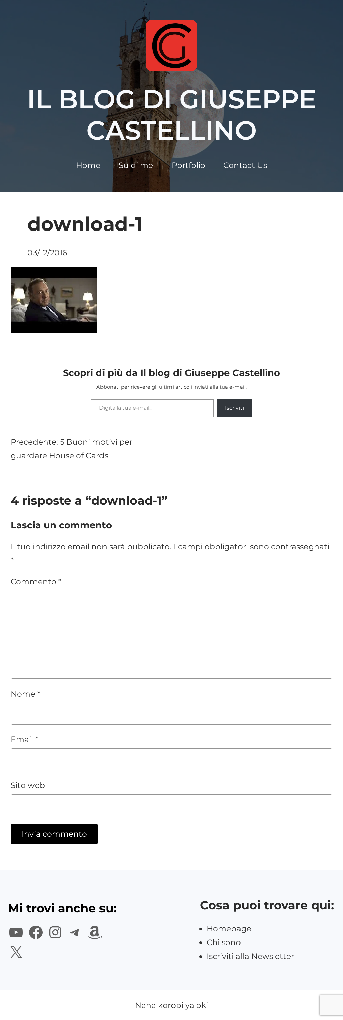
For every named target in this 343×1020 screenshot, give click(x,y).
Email (24, 739)
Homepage (229, 928)
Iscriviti (234, 408)
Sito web (28, 785)
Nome (25, 694)
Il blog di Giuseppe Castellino (171, 114)
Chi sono (224, 942)
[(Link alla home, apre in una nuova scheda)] (171, 45)
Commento (36, 581)
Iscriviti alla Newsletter (250, 956)
